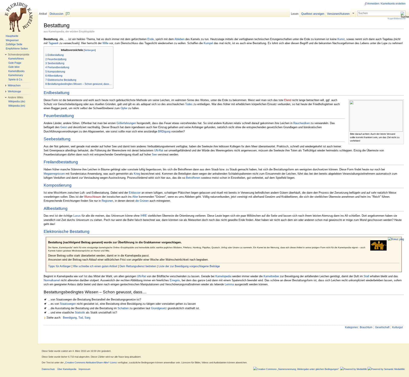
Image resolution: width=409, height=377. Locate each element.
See (154, 154)
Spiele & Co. (15, 79)
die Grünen (142, 200)
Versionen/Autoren (338, 13)
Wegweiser (12, 40)
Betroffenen (193, 177)
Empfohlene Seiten (17, 48)
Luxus (77, 215)
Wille (105, 43)
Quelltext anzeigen (312, 13)
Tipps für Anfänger (59, 266)
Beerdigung (70, 317)
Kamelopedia (223, 276)
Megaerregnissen (54, 173)
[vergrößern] (400, 133)
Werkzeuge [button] (14, 91)
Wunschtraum (92, 196)
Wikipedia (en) (16, 105)
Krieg (137, 173)
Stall (366, 276)
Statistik (80, 312)
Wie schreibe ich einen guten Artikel (95, 266)
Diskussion (56, 13)
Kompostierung (58, 185)
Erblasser (135, 192)
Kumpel (208, 43)
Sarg (87, 317)
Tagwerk (53, 43)
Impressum (84, 369)
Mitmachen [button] (14, 85)
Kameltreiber (271, 276)
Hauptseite (12, 36)
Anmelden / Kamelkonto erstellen (386, 3)
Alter (135, 196)
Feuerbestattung (59, 115)
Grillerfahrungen (126, 123)
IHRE (143, 215)
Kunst (341, 39)
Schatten (123, 308)
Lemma (229, 284)
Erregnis (175, 280)
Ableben (179, 39)
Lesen (294, 13)
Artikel (43, 13)
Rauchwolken (301, 123)
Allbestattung (56, 208)
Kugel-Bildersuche (397, 18)
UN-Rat (158, 150)
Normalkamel (52, 280)
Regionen (107, 200)
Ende (150, 39)
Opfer (124, 108)
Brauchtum (366, 327)
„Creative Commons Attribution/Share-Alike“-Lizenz (90, 362)
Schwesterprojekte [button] (18, 54)
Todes (189, 104)
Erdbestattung (56, 92)
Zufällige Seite (14, 44)
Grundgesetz (159, 308)
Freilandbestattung (61, 162)
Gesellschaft (382, 327)
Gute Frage (14, 62)
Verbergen (89, 50)
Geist (63, 127)
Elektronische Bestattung (66, 231)
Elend (287, 100)
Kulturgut (397, 327)
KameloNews (16, 58)
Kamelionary (15, 75)
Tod (80, 317)
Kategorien (351, 327)
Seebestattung (57, 139)
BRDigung (164, 131)
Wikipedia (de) (16, 101)
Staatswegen (68, 303)
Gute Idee (14, 66)
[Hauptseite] (19, 17)
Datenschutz (48, 369)
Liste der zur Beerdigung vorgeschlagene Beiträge (189, 266)
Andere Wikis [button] (15, 97)
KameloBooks (16, 71)
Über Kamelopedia (66, 369)
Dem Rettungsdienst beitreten (138, 266)
